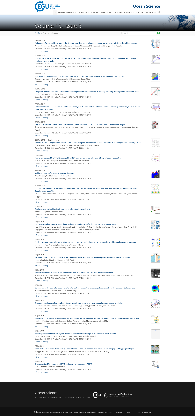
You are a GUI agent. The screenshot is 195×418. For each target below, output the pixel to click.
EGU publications (148, 12)
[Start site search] (158, 33)
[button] (121, 33)
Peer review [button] (106, 12)
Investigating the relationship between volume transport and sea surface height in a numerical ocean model (79, 76)
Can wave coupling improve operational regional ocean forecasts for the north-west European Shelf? (76, 224)
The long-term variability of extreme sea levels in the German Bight (62, 209)
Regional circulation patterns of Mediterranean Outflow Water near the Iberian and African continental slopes (80, 125)
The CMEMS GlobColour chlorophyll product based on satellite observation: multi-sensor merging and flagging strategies (84, 349)
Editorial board (122, 12)
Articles (38, 33)
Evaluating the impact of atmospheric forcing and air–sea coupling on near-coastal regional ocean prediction (79, 303)
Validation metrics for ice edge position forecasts (54, 173)
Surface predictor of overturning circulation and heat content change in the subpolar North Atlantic (75, 333)
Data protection (148, 412)
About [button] (134, 12)
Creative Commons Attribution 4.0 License (106, 412)
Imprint (137, 412)
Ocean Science (146, 6)
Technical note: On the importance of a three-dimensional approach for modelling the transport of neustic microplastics (83, 257)
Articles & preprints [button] (67, 12)
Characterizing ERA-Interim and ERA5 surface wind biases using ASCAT (63, 364)
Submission (84, 12)
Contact (128, 412)
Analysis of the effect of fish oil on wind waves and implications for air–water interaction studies (74, 272)
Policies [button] (94, 12)
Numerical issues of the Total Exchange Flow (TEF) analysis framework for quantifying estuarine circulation (78, 158)
